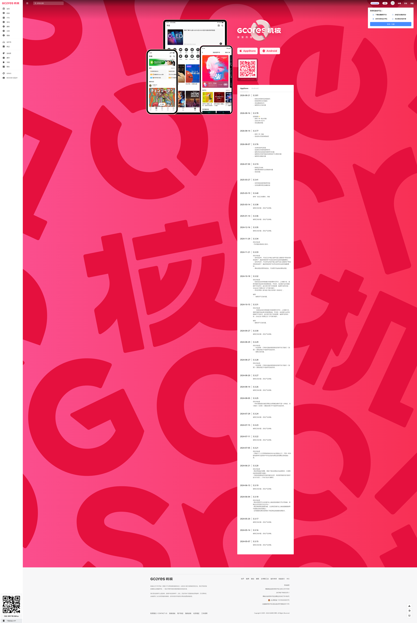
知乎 (242, 579)
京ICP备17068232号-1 (282, 593)
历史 (405, 3)
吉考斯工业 (265, 579)
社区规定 (196, 613)
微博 (247, 579)
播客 (257, 579)
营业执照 (286, 585)
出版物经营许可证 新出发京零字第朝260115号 (275, 604)
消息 (412, 3)
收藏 (399, 3)
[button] (244, 88)
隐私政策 (188, 613)
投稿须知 (172, 613)
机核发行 (282, 579)
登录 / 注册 (391, 24)
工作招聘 (204, 613)
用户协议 (180, 613)
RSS (288, 579)
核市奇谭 (274, 579)
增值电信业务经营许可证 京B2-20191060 (277, 589)
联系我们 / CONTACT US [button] (158, 613)
